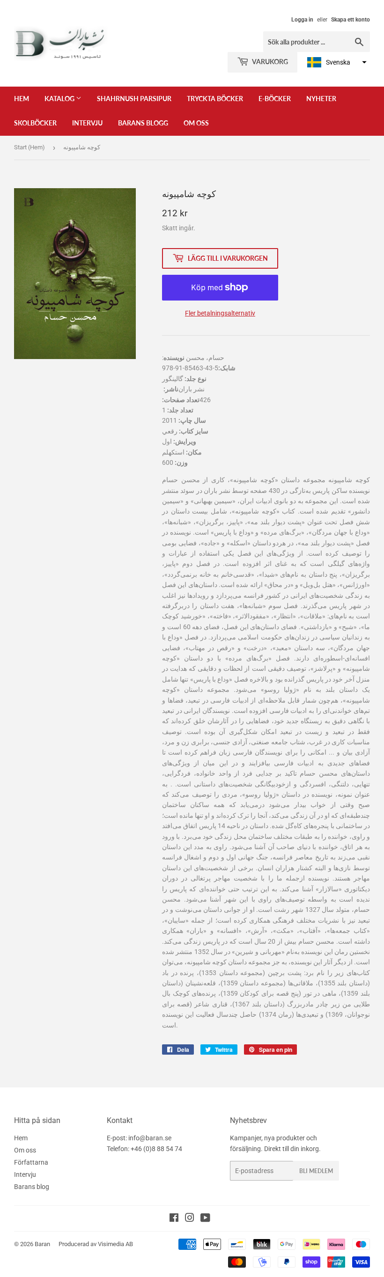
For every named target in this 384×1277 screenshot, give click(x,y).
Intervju (87, 123)
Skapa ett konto (350, 19)
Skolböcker (35, 123)
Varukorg (269, 62)
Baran (42, 1244)
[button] (336, 62)
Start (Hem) (29, 147)
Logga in (302, 19)
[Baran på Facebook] (174, 1219)
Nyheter (321, 99)
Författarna (31, 1162)
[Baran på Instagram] (189, 1219)
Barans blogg (143, 123)
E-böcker (274, 99)
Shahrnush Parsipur (134, 99)
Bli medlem (316, 1170)
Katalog (60, 99)
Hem (21, 99)
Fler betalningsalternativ (220, 313)
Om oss (196, 123)
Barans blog (31, 1186)
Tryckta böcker (215, 99)
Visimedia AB (115, 1244)
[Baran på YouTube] (205, 1219)
